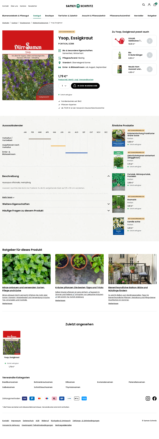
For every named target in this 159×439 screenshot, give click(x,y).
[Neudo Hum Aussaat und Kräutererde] (119, 69)
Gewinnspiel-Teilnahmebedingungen (37, 425)
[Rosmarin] (118, 204)
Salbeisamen (8, 387)
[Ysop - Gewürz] (28, 65)
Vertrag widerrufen (63, 425)
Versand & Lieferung (11, 425)
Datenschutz (28, 421)
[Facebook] (153, 398)
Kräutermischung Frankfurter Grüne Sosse (141, 134)
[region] (28, 65)
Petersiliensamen (137, 382)
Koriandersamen (105, 382)
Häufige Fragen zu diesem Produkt (22, 210)
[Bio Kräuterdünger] (119, 55)
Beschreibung (10, 176)
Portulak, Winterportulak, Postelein (139, 175)
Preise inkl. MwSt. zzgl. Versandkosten (75, 79)
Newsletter (32, 6)
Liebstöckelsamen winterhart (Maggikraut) (141, 157)
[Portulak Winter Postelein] (118, 182)
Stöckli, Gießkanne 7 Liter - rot (134, 39)
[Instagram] (146, 398)
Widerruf (45, 421)
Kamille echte (133, 222)
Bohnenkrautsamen (43, 382)
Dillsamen (70, 382)
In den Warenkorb (87, 85)
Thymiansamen (73, 387)
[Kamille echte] (118, 226)
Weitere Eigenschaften (16, 204)
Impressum (16, 421)
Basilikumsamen (10, 382)
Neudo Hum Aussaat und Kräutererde (134, 68)
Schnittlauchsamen (43, 387)
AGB (37, 421)
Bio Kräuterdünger (135, 53)
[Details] (150, 41)
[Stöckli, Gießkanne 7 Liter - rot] (119, 41)
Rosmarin (131, 200)
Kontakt (5, 6)
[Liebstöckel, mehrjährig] (118, 160)
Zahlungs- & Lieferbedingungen (86, 421)
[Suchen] (143, 4)
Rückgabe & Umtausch (61, 421)
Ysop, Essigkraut (11, 357)
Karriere (23, 6)
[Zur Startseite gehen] (79, 6)
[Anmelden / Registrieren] (149, 4)
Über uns (14, 6)
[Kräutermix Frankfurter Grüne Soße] (118, 138)
